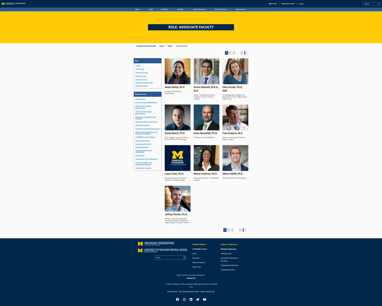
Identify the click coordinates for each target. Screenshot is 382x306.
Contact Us (191, 278)
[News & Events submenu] (247, 9)
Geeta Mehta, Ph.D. (175, 87)
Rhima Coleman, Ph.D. (205, 173)
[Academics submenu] (169, 9)
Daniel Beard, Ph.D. (175, 133)
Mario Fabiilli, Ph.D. (233, 173)
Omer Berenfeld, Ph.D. (206, 133)
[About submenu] (140, 9)
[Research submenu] (185, 9)
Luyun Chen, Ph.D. (174, 173)
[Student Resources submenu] (207, 9)
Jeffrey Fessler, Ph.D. (176, 214)
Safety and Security (207, 291)
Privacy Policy (172, 291)
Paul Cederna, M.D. (233, 133)
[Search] (379, 4)
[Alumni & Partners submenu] (228, 9)
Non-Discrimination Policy (189, 291)
